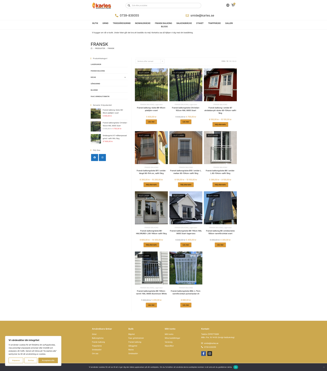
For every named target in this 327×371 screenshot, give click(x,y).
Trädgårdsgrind (122, 23)
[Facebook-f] (203, 353)
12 (227, 61)
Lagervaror (96, 64)
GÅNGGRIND (95, 84)
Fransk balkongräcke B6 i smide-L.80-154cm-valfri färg (220, 171)
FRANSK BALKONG (163, 23)
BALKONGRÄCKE (184, 23)
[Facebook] (94, 157)
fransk (111, 48)
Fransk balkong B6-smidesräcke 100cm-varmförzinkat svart (220, 232)
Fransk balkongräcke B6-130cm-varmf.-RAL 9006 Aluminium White (151, 292)
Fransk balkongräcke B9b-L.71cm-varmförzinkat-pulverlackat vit (186, 292)
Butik (95, 23)
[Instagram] (102, 157)
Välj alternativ (220, 124)
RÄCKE (93, 77)
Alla (234, 61)
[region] (33, 351)
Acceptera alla (48, 360)
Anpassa (16, 360)
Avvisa (31, 360)
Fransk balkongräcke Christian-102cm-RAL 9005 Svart (186, 109)
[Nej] (324, 367)
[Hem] (91, 48)
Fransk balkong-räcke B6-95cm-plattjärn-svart (151, 109)
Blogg (164, 26)
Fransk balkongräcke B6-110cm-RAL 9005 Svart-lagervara (186, 232)
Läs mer (151, 122)
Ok (236, 367)
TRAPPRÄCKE (214, 23)
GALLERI (229, 23)
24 (230, 61)
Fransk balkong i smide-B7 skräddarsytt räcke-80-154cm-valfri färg (220, 110)
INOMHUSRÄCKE (142, 23)
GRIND (105, 23)
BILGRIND (94, 90)
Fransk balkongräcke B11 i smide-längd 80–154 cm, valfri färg (151, 171)
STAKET (200, 23)
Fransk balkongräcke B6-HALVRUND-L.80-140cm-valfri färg (151, 232)
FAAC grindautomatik (100, 96)
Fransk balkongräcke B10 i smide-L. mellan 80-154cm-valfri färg (186, 171)
